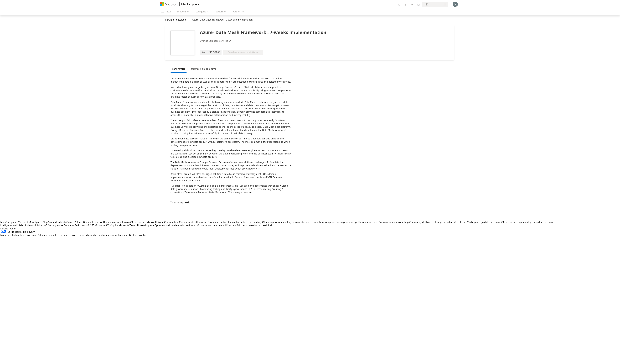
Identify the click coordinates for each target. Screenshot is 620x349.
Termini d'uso (85, 235)
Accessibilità (265, 225)
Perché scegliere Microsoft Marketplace (21, 222)
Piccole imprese (145, 225)
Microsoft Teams (127, 225)
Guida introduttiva (93, 222)
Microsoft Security (47, 225)
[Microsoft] (169, 4)
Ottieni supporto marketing (276, 222)
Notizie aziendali (217, 225)
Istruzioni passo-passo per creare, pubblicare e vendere (348, 222)
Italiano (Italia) (8, 228)
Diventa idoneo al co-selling (393, 222)
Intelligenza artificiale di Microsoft (18, 225)
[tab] (179, 68)
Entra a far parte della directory (245, 222)
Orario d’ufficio (74, 222)
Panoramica (178, 68)
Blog (45, 222)
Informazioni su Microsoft (193, 225)
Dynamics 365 (71, 225)
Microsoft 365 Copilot (106, 225)
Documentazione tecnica (116, 222)
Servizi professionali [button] (176, 19)
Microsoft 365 (86, 225)
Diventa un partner (217, 222)
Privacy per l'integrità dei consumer (18, 235)
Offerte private (138, 222)
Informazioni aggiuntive (203, 68)
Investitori (253, 225)
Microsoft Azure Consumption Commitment (170, 222)
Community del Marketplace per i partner (431, 222)
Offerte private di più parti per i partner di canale (527, 222)
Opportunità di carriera (167, 225)
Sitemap (42, 235)
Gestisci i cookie (137, 235)
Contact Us (53, 235)
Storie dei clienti (57, 222)
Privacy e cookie (68, 235)
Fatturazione (200, 222)
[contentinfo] (190, 20)
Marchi (96, 235)
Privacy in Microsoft (236, 225)
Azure (60, 225)
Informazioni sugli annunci (114, 235)
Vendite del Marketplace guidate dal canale (477, 222)
